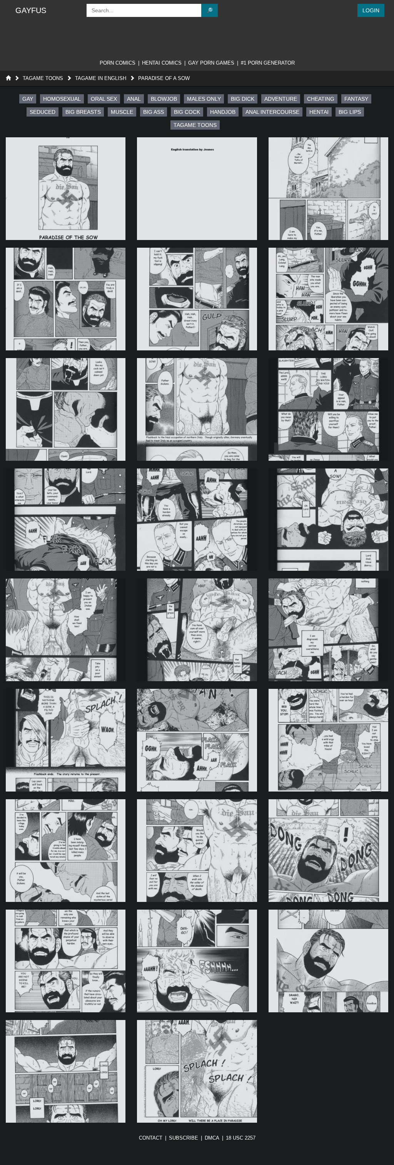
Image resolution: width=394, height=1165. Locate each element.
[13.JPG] (65, 629)
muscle (122, 112)
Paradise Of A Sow (164, 78)
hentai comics (162, 63)
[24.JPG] (328, 961)
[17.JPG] (197, 740)
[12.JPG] (328, 519)
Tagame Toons (43, 78)
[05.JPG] (197, 299)
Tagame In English (100, 78)
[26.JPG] (197, 1071)
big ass (153, 112)
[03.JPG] (328, 188)
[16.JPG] (65, 740)
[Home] (8, 78)
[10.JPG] (65, 519)
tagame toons (195, 125)
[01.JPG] (65, 188)
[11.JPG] (197, 519)
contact (150, 1138)
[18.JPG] (328, 740)
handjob (222, 112)
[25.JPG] (65, 1071)
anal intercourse (272, 112)
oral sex (104, 99)
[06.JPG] (328, 299)
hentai (319, 112)
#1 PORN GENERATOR (268, 63)
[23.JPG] (197, 961)
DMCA (212, 1138)
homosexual (62, 99)
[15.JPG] (328, 629)
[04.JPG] (65, 299)
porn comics (117, 63)
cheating (320, 99)
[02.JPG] (197, 188)
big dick (242, 99)
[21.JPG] (328, 850)
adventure (280, 99)
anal (134, 99)
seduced (42, 112)
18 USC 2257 (240, 1138)
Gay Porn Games (211, 63)
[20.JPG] (197, 850)
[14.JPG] (197, 629)
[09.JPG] (328, 409)
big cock (187, 112)
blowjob (164, 99)
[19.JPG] (65, 850)
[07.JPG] (65, 409)
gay (27, 99)
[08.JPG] (197, 409)
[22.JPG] (65, 961)
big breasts (83, 112)
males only (204, 99)
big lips (350, 112)
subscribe (183, 1138)
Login (370, 10)
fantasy (356, 99)
